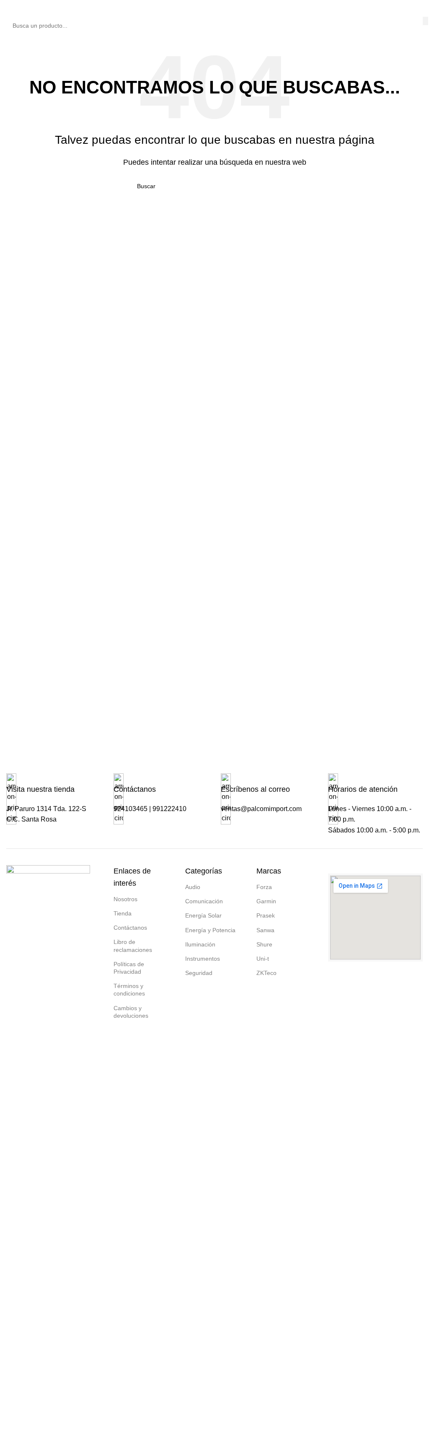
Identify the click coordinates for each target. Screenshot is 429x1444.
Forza (264, 887)
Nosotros (125, 899)
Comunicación (204, 901)
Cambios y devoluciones (131, 1012)
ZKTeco (266, 973)
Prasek (265, 915)
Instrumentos (202, 958)
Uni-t (262, 958)
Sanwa (265, 930)
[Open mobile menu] (9, 8)
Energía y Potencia (210, 930)
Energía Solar (203, 915)
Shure (264, 944)
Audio (192, 887)
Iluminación (200, 944)
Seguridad (198, 973)
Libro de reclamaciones (133, 945)
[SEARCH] (425, 21)
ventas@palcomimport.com (261, 808)
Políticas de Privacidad (129, 968)
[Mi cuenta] (419, 8)
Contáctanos (130, 927)
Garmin (266, 901)
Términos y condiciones (129, 990)
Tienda (123, 913)
